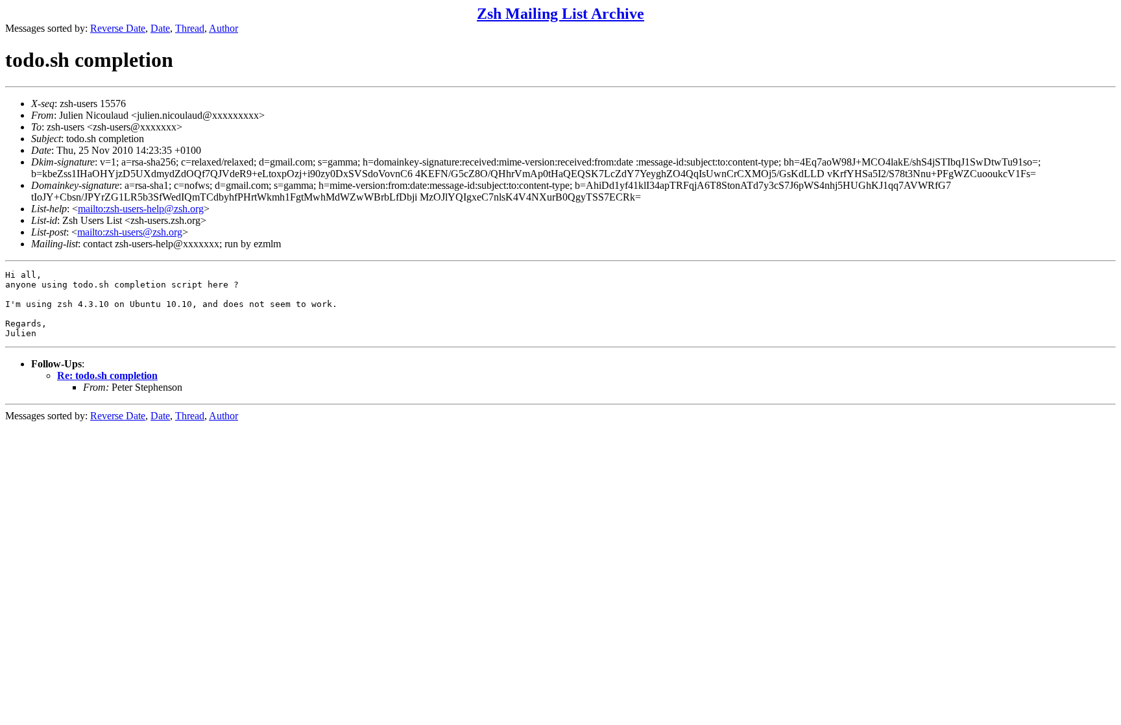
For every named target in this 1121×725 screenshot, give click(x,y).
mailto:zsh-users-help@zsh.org (141, 208)
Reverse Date (117, 28)
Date (160, 28)
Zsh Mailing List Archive (560, 13)
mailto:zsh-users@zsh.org (129, 232)
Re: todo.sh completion (107, 375)
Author (223, 28)
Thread (189, 28)
